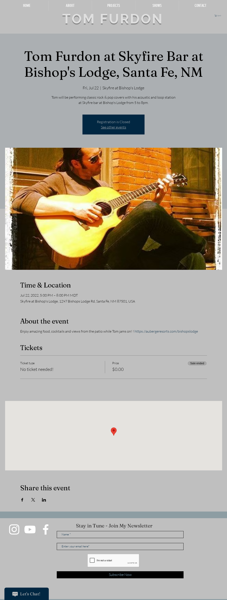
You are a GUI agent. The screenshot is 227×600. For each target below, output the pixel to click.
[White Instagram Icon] (14, 529)
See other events (113, 127)
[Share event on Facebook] (22, 500)
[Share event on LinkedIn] (44, 500)
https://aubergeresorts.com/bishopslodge (166, 331)
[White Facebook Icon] (46, 529)
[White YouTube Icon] (30, 529)
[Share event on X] (33, 500)
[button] (218, 16)
